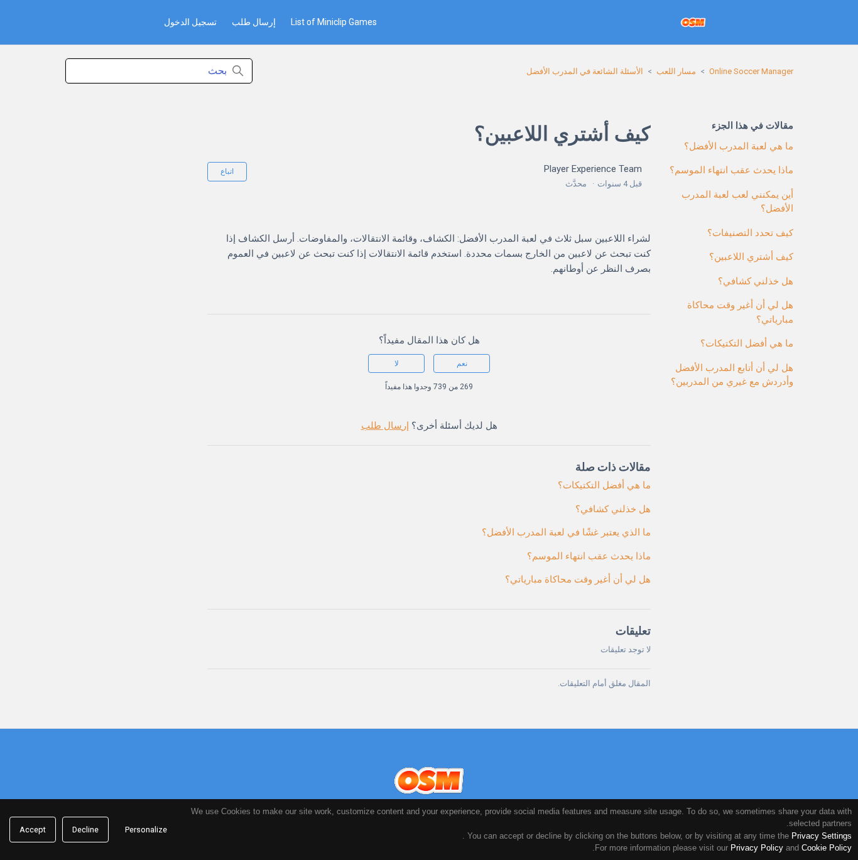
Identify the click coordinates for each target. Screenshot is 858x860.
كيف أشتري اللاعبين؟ (751, 256)
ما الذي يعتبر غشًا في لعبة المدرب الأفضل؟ (566, 532)
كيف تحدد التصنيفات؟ (750, 233)
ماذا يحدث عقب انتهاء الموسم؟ (731, 170)
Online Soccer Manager (751, 71)
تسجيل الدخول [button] (190, 22)
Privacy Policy (756, 847)
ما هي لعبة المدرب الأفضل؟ (738, 146)
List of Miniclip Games (334, 22)
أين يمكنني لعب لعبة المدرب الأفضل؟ (737, 202)
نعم (462, 363)
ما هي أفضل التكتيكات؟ (746, 343)
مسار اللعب (676, 71)
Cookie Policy (826, 847)
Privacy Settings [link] (821, 836)
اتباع (227, 171)
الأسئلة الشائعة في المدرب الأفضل (584, 71)
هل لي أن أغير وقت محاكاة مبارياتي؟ (740, 312)
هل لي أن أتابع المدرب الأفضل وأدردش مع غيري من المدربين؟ (732, 375)
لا (396, 363)
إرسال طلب (254, 22)
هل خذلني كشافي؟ (755, 281)
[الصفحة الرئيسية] (693, 22)
